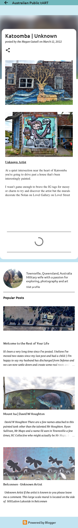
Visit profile (33, 287)
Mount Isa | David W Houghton (24, 414)
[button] (7, 50)
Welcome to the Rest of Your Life (26, 343)
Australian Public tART (30, 2)
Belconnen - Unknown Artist (22, 484)
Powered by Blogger (42, 522)
